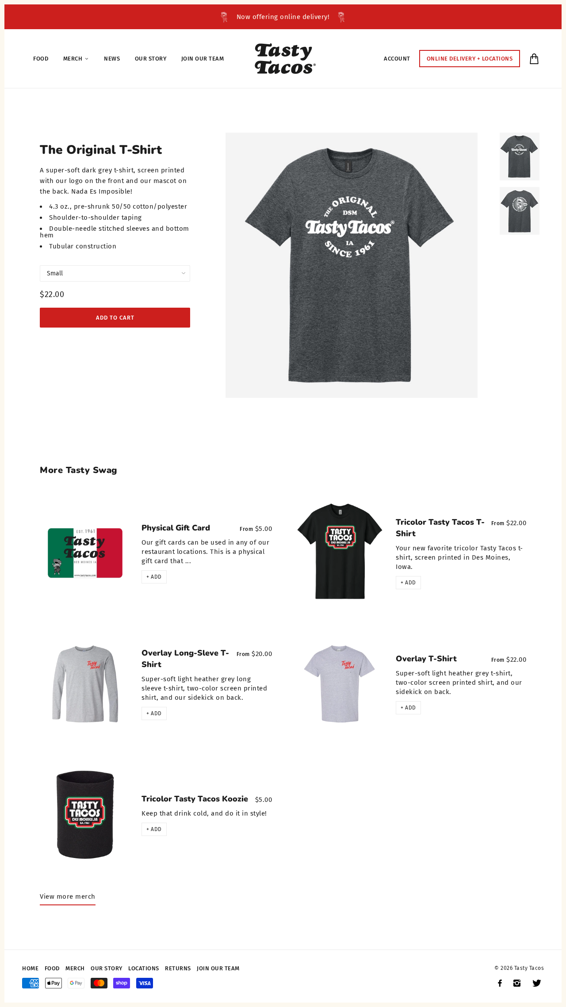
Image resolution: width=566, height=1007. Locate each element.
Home (30, 968)
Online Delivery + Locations (470, 58)
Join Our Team (218, 968)
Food (52, 968)
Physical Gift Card (176, 528)
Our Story (106, 968)
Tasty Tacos (529, 968)
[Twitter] (537, 983)
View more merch (68, 896)
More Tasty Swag (79, 470)
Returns (178, 968)
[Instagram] (517, 983)
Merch (75, 968)
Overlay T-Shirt (426, 658)
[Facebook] (500, 983)
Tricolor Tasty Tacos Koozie (195, 798)
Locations (143, 968)
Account (397, 58)
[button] (154, 577)
